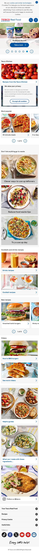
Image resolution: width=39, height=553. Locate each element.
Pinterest (28, 534)
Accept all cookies (19, 101)
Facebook (10, 534)
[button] (19, 508)
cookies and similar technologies (20, 3)
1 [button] (12, 51)
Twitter (16, 534)
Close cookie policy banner (36, 2)
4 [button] (23, 51)
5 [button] (27, 51)
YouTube (22, 534)
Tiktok (4, 534)
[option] (15, 126)
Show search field (31, 20)
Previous (7, 51)
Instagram (34, 534)
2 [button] (16, 51)
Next (31, 51)
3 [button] (19, 51)
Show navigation (36, 20)
